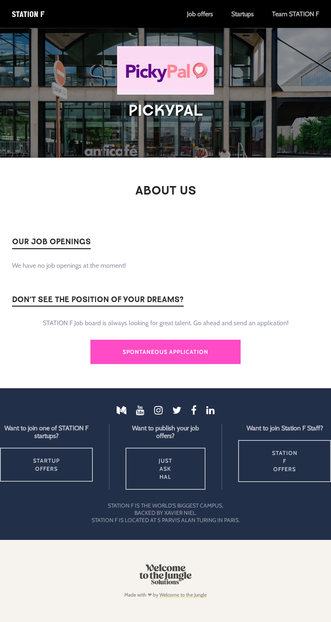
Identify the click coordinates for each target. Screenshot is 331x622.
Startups (242, 14)
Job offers (200, 14)
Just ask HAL (165, 468)
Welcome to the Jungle (183, 595)
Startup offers (46, 464)
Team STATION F (295, 14)
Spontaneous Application (165, 351)
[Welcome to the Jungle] (165, 583)
